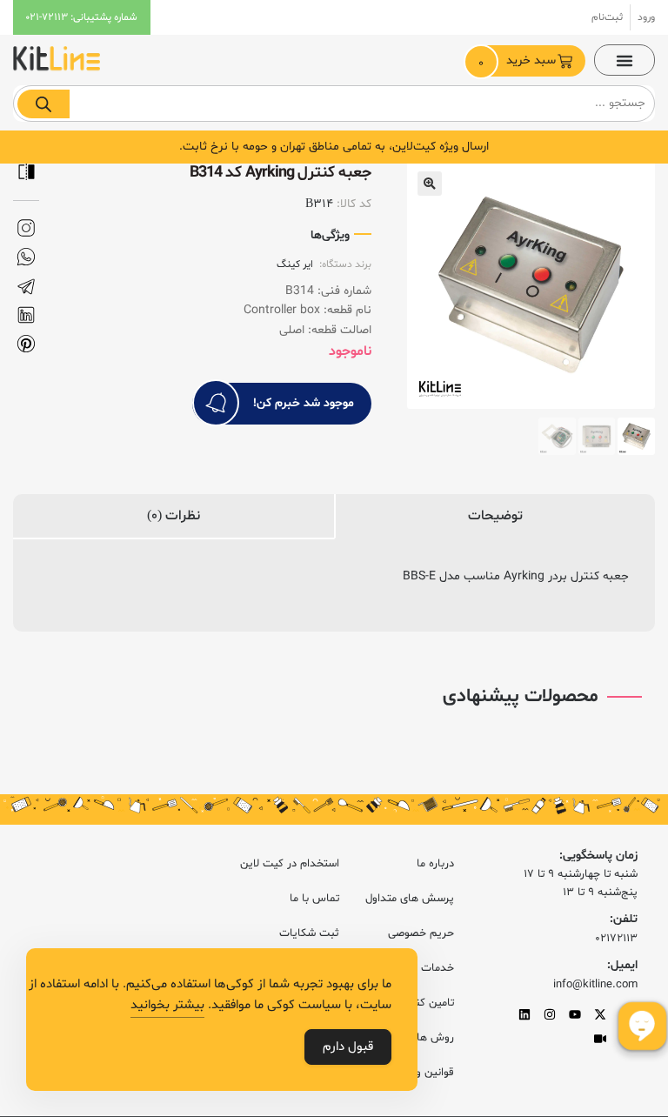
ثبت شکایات (308, 933)
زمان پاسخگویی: (598, 855)
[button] (624, 60)
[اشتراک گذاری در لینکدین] (26, 315)
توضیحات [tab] (495, 515)
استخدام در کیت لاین (289, 864)
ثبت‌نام (607, 17)
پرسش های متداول (409, 898)
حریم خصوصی (421, 933)
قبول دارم (348, 1047)
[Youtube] (575, 1014)
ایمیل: (622, 965)
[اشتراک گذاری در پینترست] (26, 344)
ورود (646, 17)
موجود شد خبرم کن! (303, 403)
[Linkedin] (524, 1014)
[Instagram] (550, 1014)
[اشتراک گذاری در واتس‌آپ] (26, 257)
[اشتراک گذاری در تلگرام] (26, 287)
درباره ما (435, 864)
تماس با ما (314, 898)
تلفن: (624, 919)
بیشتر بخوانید (167, 1005)
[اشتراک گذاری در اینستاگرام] (26, 228)
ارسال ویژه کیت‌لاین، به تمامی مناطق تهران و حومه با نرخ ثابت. (334, 146)
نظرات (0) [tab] (173, 515)
